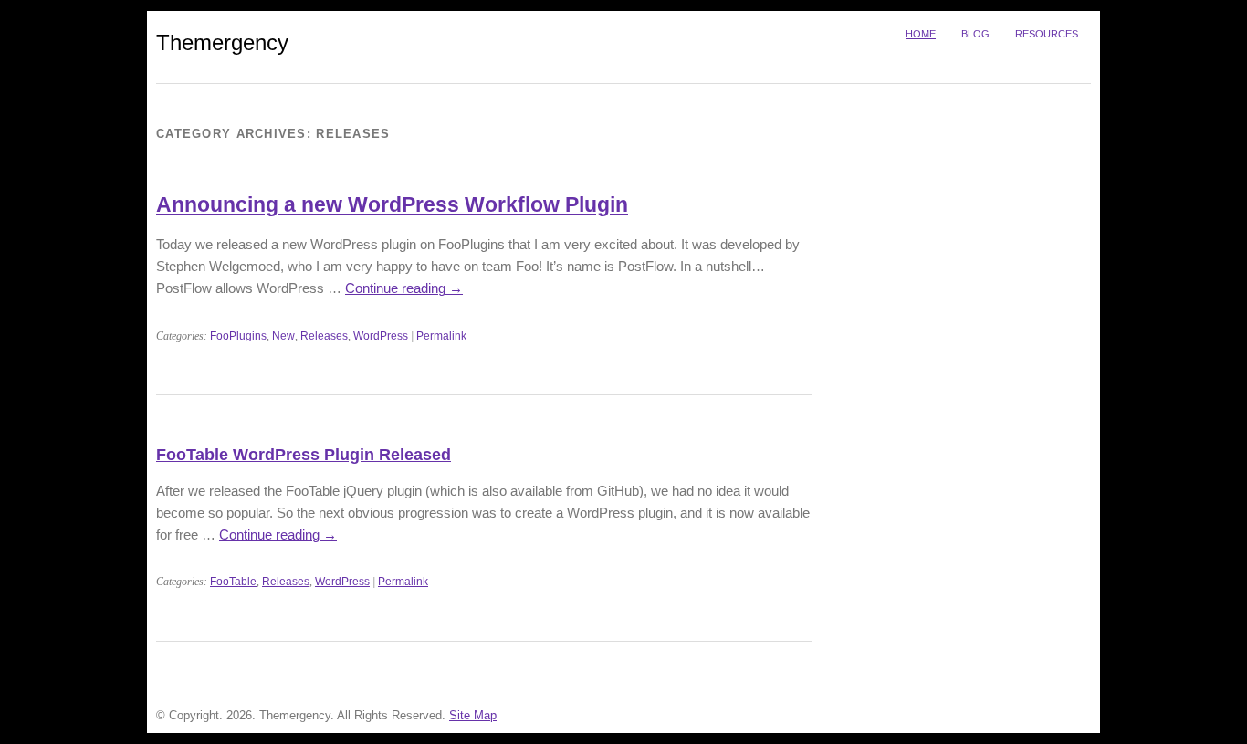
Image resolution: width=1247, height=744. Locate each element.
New (283, 336)
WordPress (380, 336)
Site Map (473, 715)
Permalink (441, 336)
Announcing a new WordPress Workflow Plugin (392, 204)
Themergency (222, 42)
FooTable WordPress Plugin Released (303, 454)
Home (921, 33)
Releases (324, 336)
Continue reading (404, 288)
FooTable (233, 581)
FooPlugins (238, 336)
